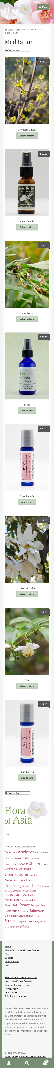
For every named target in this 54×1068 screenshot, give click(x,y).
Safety (34, 911)
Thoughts (37, 921)
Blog (7, 954)
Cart (41, 1061)
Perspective (37, 905)
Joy (15, 890)
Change (23, 863)
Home (11, 29)
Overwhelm (12, 905)
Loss (33, 890)
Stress (10, 920)
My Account (9, 1063)
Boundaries (13, 858)
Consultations (12, 961)
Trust (25, 926)
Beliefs (45, 852)
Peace (25, 905)
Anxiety (25, 851)
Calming (35, 858)
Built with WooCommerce (33, 1056)
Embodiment (12, 880)
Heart (36, 886)
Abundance (11, 852)
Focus (30, 880)
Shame (15, 915)
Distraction (31, 875)
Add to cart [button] (27, 410)
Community (11, 868)
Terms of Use (11, 992)
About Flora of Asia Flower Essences (22, 950)
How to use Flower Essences (19, 981)
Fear (23, 880)
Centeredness (11, 864)
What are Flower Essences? (18, 984)
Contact (9, 957)
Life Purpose (24, 890)
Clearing (44, 863)
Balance (37, 852)
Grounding (13, 886)
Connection (15, 874)
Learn (7, 965)
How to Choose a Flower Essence (21, 977)
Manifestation (13, 895)
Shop (18, 29)
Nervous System (28, 900)
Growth (26, 886)
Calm (26, 858)
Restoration (12, 910)
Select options (27, 135)
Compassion (25, 868)
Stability (37, 916)
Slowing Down (26, 915)
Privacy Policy (11, 988)
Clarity (34, 864)
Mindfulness (12, 899)
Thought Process (24, 921)
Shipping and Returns (15, 996)
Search (27, 1063)
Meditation (29, 895)
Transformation (15, 927)
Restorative (24, 911)
